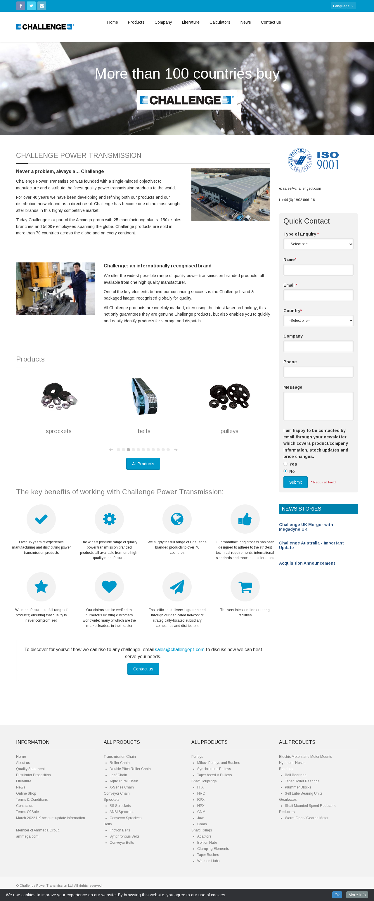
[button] (28, 84)
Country (292, 310)
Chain (202, 824)
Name (289, 259)
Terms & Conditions (32, 800)
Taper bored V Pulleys (214, 775)
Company (163, 22)
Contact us (271, 22)
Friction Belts (120, 830)
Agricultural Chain (124, 781)
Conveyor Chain (117, 793)
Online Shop (26, 793)
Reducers (287, 812)
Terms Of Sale (27, 812)
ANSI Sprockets (122, 812)
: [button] (342, 6)
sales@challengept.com (180, 649)
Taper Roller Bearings (302, 781)
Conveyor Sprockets (125, 818)
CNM (201, 812)
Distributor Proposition (33, 775)
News (245, 22)
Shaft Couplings (204, 781)
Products (136, 22)
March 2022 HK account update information (50, 818)
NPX (201, 806)
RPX (201, 800)
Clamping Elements (213, 849)
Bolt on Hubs (207, 843)
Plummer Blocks (298, 787)
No (292, 471)
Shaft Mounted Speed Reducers (310, 806)
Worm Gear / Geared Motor (306, 818)
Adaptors (204, 836)
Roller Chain (120, 763)
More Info (357, 895)
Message (292, 387)
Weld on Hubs (208, 861)
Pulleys (197, 757)
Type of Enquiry (301, 234)
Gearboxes (288, 800)
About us (23, 763)
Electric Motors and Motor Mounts (305, 757)
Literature (191, 22)
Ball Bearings (295, 775)
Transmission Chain (120, 757)
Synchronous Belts (124, 836)
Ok (337, 895)
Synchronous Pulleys (214, 769)
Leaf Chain (118, 775)
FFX (200, 787)
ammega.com (27, 836)
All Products (143, 463)
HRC (201, 793)
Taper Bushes (208, 855)
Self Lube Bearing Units (303, 793)
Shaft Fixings (201, 830)
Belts (108, 824)
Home (112, 22)
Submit (295, 482)
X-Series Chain (122, 787)
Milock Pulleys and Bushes (218, 763)
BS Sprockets (120, 806)
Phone (290, 361)
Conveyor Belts (122, 843)
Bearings (286, 769)
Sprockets (111, 800)
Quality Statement (30, 769)
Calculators (220, 22)
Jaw (200, 818)
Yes (293, 464)
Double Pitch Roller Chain (130, 769)
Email (290, 285)
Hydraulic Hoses (292, 763)
